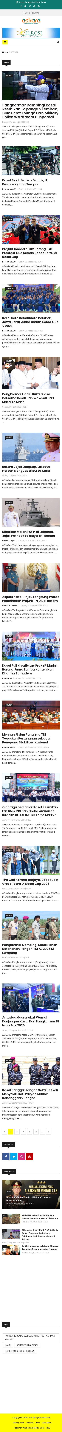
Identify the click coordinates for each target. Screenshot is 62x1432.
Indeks (35, 12)
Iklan (38, 1423)
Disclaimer (46, 1423)
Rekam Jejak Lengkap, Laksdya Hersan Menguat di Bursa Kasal (26, 469)
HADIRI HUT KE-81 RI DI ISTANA (19, 1351)
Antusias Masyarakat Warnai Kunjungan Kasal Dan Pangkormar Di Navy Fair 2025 (30, 1021)
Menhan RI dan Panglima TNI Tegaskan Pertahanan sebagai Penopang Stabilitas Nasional (26, 738)
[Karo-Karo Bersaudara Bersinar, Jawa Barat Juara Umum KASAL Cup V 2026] (31, 298)
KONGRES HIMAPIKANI (27, 1345)
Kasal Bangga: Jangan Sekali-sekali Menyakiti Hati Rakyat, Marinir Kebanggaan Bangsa (30, 1094)
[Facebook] (21, 6)
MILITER (9, 76)
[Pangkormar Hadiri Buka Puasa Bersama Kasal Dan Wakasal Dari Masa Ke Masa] (31, 373)
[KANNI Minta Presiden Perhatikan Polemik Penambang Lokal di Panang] (11, 1219)
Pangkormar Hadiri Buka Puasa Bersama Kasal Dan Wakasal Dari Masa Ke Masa (28, 398)
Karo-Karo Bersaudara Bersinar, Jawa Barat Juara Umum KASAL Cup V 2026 (30, 322)
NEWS (9, 1192)
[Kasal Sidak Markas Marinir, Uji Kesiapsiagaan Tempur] (31, 160)
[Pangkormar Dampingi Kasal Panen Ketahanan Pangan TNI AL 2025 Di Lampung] (31, 925)
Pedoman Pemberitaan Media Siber (29, 1428)
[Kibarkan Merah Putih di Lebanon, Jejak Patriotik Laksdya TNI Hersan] (31, 512)
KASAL (14, 52)
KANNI (8, 1345)
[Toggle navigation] (5, 42)
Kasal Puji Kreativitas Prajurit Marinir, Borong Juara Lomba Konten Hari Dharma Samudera (30, 669)
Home (26, 12)
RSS (48, 1428)
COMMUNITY (10, 288)
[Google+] (30, 6)
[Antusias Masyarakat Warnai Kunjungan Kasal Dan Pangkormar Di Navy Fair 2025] (31, 997)
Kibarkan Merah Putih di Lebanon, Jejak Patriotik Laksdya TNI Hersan (28, 534)
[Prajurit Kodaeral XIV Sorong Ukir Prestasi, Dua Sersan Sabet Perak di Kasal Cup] (31, 229)
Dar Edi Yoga (8, 540)
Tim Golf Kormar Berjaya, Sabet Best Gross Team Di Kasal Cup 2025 (30, 882)
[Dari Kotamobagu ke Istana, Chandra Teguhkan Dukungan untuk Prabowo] (11, 1250)
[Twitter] (25, 6)
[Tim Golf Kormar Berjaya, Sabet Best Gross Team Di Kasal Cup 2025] (31, 860)
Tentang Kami (18, 1423)
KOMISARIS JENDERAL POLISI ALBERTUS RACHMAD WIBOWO (30, 1338)
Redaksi (30, 1423)
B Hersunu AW (8, 189)
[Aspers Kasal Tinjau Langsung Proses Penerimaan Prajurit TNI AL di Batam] (31, 577)
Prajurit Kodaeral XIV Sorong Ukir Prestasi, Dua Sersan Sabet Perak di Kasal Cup (29, 253)
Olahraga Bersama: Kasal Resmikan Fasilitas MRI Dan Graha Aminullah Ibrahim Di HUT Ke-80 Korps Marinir (30, 811)
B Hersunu (7, 678)
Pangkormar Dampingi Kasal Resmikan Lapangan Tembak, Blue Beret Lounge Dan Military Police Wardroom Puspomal (30, 111)
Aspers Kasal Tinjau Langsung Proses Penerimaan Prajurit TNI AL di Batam (30, 599)
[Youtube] (34, 6)
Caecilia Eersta (9, 605)
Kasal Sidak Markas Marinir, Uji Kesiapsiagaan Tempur (25, 182)
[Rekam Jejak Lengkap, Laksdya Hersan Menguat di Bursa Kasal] (31, 447)
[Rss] (39, 6)
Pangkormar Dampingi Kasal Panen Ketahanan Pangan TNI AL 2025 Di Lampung (29, 949)
